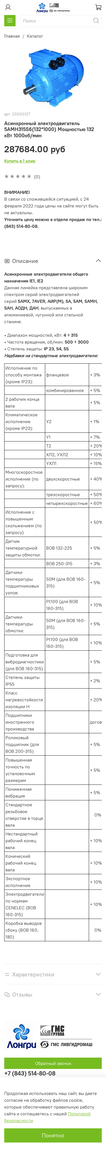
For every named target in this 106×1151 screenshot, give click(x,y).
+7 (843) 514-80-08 (29, 1073)
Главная (12, 36)
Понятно (53, 1135)
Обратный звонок (53, 1063)
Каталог (35, 36)
